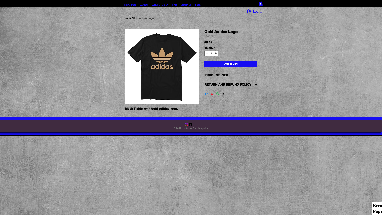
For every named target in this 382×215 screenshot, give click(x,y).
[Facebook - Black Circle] (190, 124)
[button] (261, 3)
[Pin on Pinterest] (212, 94)
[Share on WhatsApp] (218, 94)
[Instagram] (186, 124)
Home (128, 18)
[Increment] (216, 53)
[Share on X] (223, 94)
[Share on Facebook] (206, 94)
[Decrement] (207, 53)
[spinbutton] (211, 53)
